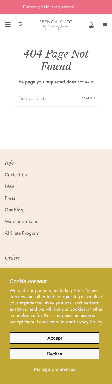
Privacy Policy (88, 321)
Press (10, 198)
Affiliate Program (22, 233)
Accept (54, 337)
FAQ (9, 186)
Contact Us (16, 174)
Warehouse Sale (21, 221)
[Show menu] (8, 24)
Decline (54, 353)
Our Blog (14, 209)
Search (88, 98)
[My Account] (91, 24)
